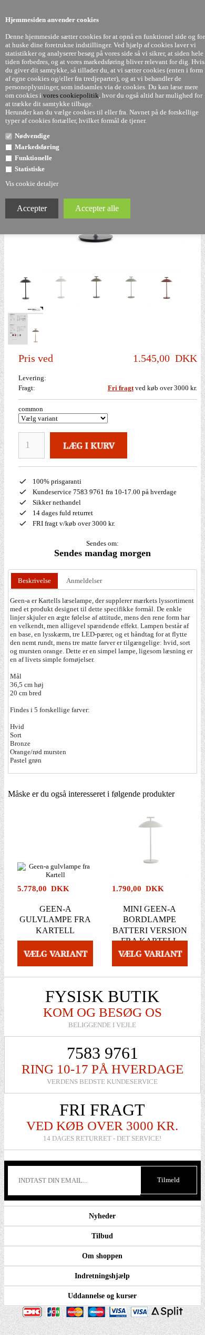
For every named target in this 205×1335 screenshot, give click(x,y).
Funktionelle (33, 158)
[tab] (34, 581)
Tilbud (102, 1236)
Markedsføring (37, 147)
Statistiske (30, 169)
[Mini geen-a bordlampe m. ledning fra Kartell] (25, 287)
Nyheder (102, 1216)
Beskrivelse (34, 581)
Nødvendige (32, 136)
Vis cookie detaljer (31, 183)
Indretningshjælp (102, 1276)
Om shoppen (102, 1256)
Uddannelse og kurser (102, 1296)
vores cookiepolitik (71, 95)
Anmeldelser (84, 581)
